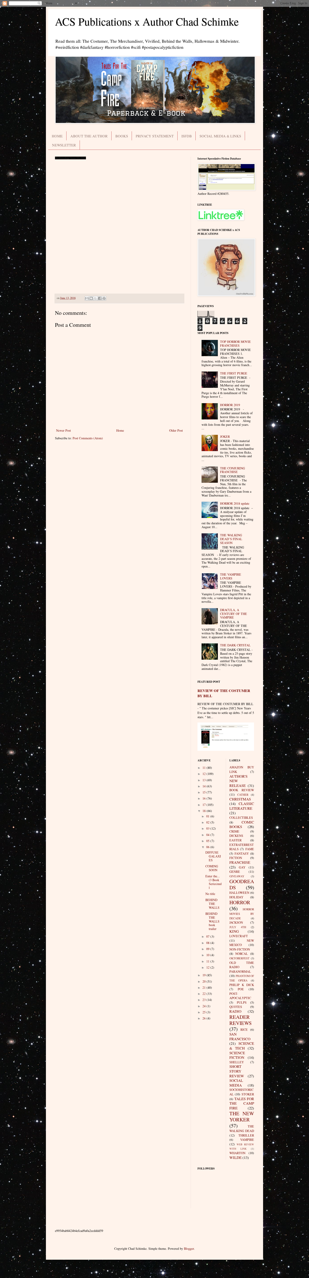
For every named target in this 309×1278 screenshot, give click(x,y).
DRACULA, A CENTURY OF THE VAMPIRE (233, 614)
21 (204, 987)
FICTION (235, 858)
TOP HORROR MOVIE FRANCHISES (235, 343)
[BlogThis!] (91, 298)
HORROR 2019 (230, 405)
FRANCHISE (239, 862)
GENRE (234, 871)
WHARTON (237, 1153)
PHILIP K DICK (241, 985)
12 (204, 774)
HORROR (239, 902)
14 (204, 786)
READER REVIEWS (240, 1019)
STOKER (248, 1094)
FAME (249, 849)
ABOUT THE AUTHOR (89, 136)
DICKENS (236, 835)
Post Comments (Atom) (88, 438)
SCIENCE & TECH (241, 1046)
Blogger (189, 1248)
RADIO (235, 1011)
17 (204, 805)
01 (208, 816)
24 (204, 1006)
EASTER (235, 840)
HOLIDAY (236, 897)
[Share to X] (95, 298)
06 (208, 847)
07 (208, 936)
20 (204, 981)
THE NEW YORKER (241, 1116)
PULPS (242, 1002)
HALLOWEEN (239, 892)
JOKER (225, 436)
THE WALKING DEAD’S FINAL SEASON (231, 539)
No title (210, 894)
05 (208, 841)
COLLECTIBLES (241, 817)
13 (204, 780)
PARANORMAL (240, 971)
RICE (244, 1029)
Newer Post (63, 430)
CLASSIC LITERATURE (241, 806)
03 (208, 828)
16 (204, 798)
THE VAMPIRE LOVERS (230, 576)
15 (204, 792)
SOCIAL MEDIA (236, 1083)
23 (204, 1000)
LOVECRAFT (238, 936)
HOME (57, 136)
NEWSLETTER (64, 145)
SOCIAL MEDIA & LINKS (220, 136)
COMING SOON (211, 868)
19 (204, 975)
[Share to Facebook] (99, 298)
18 (204, 811)
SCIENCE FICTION (237, 1055)
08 (208, 943)
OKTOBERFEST (239, 958)
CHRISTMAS (240, 799)
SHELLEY (236, 1062)
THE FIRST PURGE (233, 373)
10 (208, 955)
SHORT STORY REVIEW (236, 1071)
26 (204, 1018)
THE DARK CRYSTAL (235, 645)
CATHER (242, 795)
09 (208, 949)
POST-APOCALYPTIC (240, 995)
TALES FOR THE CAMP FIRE (241, 1103)
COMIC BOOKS (241, 824)
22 (204, 993)
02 (208, 822)
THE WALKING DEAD (241, 1128)
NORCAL (241, 953)
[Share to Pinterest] (104, 298)
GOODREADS (241, 884)
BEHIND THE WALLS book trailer (212, 921)
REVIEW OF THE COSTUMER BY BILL (223, 693)
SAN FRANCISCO (239, 1036)
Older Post (176, 430)
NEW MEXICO (241, 942)
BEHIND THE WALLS (212, 904)
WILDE (235, 1157)
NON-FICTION (239, 949)
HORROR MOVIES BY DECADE (241, 913)
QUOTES (235, 1007)
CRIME (234, 831)
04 (208, 835)
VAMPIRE (247, 1139)
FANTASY (242, 853)
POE (241, 989)
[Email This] (87, 298)
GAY (242, 867)
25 (204, 1012)
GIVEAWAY (236, 876)
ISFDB (186, 136)
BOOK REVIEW (241, 790)
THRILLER (246, 1135)
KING (234, 931)
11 (204, 767)
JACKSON (236, 922)
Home (120, 430)
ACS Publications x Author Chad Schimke (147, 21)
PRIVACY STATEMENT (155, 136)
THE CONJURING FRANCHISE (232, 470)
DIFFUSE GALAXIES (213, 856)
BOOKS (121, 136)
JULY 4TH (237, 927)
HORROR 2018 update (234, 503)
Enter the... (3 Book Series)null (213, 882)
